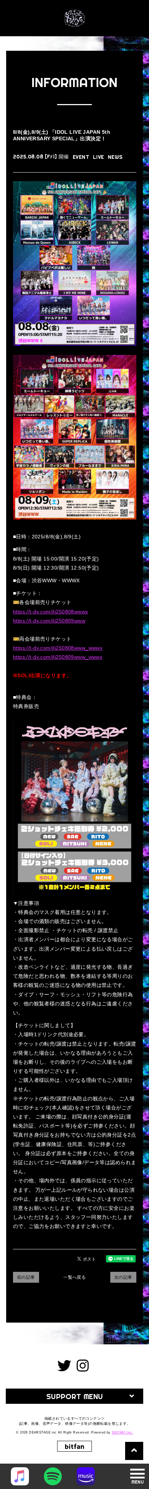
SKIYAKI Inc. (122, 1432)
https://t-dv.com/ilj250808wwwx (50, 612)
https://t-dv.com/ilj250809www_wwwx (57, 657)
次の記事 (123, 1277)
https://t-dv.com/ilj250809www (49, 621)
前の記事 (26, 1277)
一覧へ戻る (74, 1277)
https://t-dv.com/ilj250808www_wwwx (57, 648)
